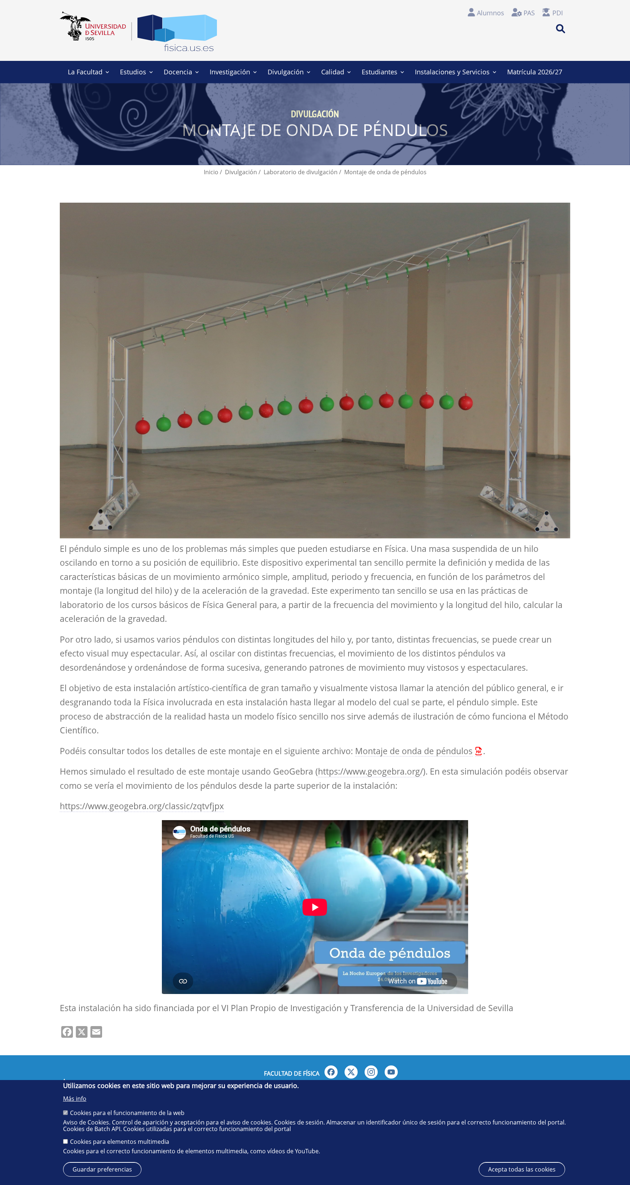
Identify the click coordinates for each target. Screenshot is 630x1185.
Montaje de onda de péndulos (413, 751)
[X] (351, 1072)
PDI (557, 12)
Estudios (133, 71)
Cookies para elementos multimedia (119, 1142)
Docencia (178, 71)
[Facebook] (331, 1072)
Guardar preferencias (102, 1169)
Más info (74, 1098)
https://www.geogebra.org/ (370, 771)
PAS (529, 12)
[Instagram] (371, 1072)
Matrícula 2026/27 (534, 71)
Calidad (332, 71)
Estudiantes (379, 71)
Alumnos (490, 12)
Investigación (230, 71)
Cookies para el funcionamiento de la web (127, 1112)
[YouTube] (391, 1072)
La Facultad (85, 71)
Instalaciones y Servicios (452, 71)
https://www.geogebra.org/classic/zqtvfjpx (142, 806)
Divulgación (286, 71)
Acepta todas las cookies (522, 1169)
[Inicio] (177, 35)
